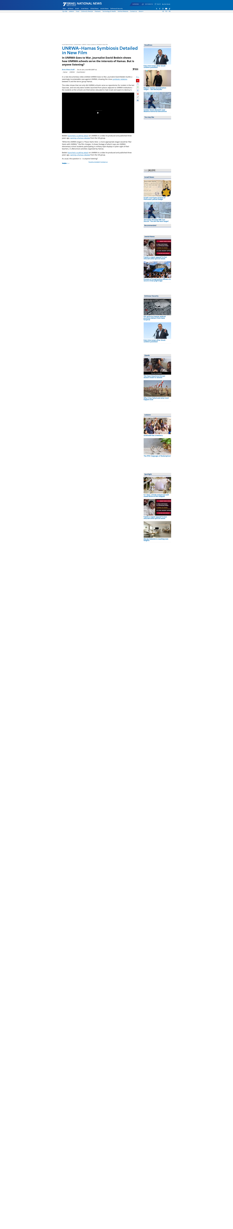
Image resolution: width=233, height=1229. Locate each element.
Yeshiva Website (123, 11)
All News (70, 8)
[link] (157, 66)
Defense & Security (116, 8)
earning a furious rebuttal (80, 138)
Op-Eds (64, 11)
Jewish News (104, 8)
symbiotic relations (120, 79)
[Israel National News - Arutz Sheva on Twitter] (156, 8)
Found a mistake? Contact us (98, 162)
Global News (94, 8)
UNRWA (72, 72)
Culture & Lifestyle (87, 11)
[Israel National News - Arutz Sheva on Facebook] (159, 8)
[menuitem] (64, 8)
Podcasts (98, 11)
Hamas (65, 72)
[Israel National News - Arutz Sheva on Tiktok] (169, 8)
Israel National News (67, 44)
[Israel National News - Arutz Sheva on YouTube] (166, 8)
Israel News (84, 8)
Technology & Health (109, 11)
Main (64, 8)
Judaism (71, 11)
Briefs (77, 8)
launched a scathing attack (78, 136)
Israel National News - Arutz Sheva (77, 5)
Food (77, 11)
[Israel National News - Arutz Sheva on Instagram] (163, 8)
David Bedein (81, 72)
